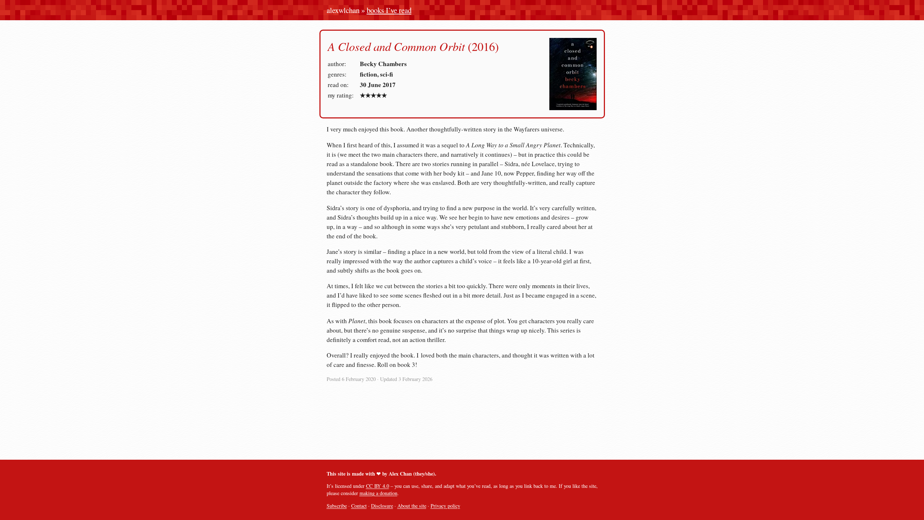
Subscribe (337, 505)
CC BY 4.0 (377, 485)
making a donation (378, 493)
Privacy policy (445, 505)
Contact (359, 505)
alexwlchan (343, 10)
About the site (411, 505)
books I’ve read (389, 10)
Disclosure (382, 505)
